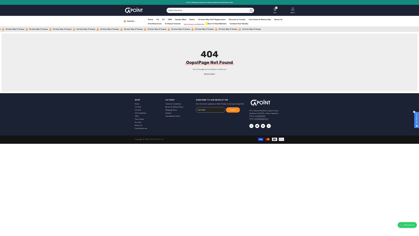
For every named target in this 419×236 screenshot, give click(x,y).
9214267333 (260, 116)
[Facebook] (251, 126)
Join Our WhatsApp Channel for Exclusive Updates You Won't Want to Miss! (209, 2)
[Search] (210, 10)
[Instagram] (257, 126)
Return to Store (209, 74)
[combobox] (207, 10)
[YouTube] (263, 126)
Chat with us (409, 225)
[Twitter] (269, 126)
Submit (233, 110)
